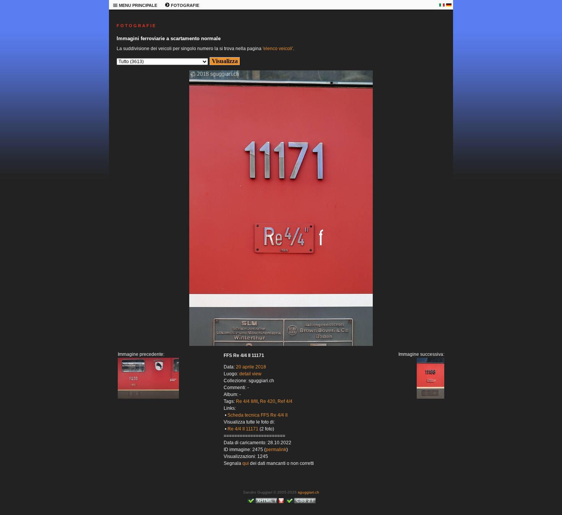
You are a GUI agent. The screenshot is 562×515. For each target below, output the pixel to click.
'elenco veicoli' (278, 48)
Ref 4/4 (285, 401)
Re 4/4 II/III (247, 401)
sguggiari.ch (308, 492)
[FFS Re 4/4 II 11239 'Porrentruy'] (148, 397)
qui (245, 463)
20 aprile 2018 (251, 367)
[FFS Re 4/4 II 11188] (281, 344)
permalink (276, 449)
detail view (250, 373)
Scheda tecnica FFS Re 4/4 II (257, 415)
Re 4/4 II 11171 (242, 429)
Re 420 (267, 401)
